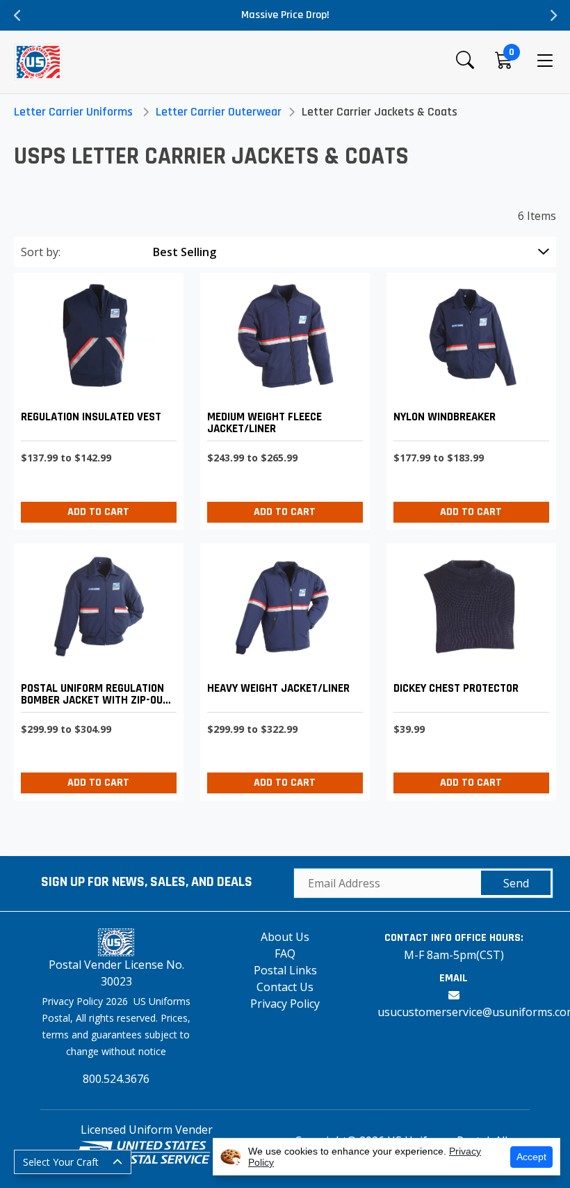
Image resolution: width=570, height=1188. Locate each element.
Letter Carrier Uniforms (73, 112)
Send (516, 883)
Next (553, 15)
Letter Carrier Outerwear (219, 112)
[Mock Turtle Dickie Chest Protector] (468, 668)
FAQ (285, 953)
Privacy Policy (285, 1003)
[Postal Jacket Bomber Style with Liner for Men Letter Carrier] (95, 668)
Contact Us (285, 987)
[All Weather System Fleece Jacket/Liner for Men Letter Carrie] (281, 397)
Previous (17, 15)
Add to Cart (98, 512)
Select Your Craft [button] (61, 1162)
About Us (285, 936)
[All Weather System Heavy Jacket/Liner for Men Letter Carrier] (281, 668)
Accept (531, 1156)
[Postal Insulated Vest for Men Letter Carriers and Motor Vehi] (95, 397)
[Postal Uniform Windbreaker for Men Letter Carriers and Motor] (468, 397)
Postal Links (285, 970)
